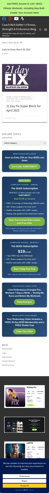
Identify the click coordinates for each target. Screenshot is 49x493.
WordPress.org (8, 365)
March (16, 43)
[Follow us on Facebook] (4, 19)
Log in (4, 353)
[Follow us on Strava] (22, 19)
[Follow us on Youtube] (16, 19)
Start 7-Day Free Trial (24, 269)
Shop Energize (24, 302)
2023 (10, 43)
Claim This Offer (24, 331)
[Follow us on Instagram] (10, 19)
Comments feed (8, 361)
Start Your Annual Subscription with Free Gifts (24, 221)
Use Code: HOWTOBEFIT (24, 166)
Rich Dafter (13, 118)
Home (4, 43)
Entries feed (7, 357)
